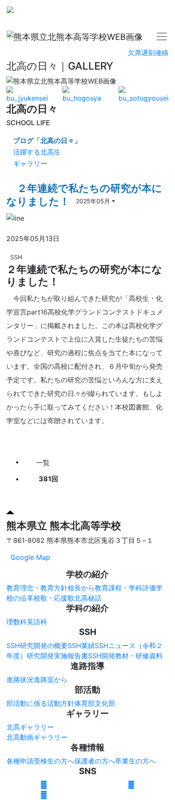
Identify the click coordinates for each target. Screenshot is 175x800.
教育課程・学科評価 (125, 588)
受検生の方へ (54, 761)
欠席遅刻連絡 (148, 52)
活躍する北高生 (37, 152)
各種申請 (20, 761)
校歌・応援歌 (54, 598)
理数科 (16, 622)
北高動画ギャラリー (37, 737)
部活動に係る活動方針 (40, 703)
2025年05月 (93, 201)
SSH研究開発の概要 (37, 645)
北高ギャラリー (30, 727)
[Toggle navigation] (161, 12)
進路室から (51, 679)
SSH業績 (81, 645)
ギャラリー (30, 163)
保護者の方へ (94, 761)
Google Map (30, 557)
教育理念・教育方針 (37, 588)
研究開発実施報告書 (57, 655)
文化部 (105, 703)
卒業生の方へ (135, 761)
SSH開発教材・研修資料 (125, 655)
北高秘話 (88, 598)
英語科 (37, 622)
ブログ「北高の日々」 (47, 140)
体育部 (84, 703)
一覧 (42, 462)
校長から (81, 588)
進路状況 (20, 679)
